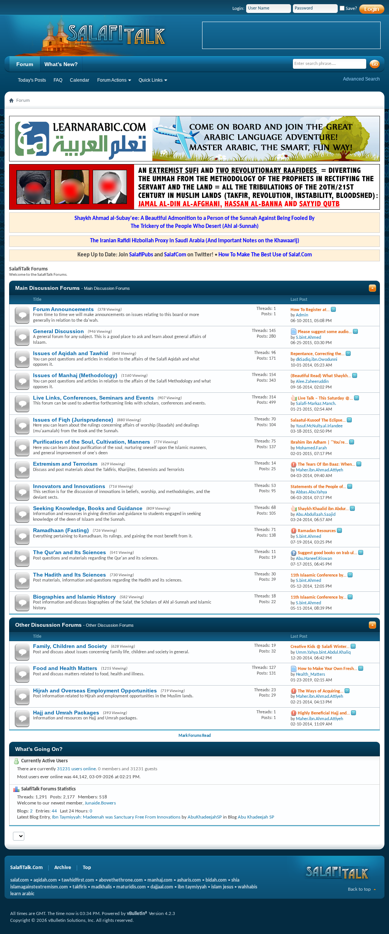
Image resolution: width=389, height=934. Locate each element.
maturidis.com (131, 887)
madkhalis (101, 887)
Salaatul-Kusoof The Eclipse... (318, 420)
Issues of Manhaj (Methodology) (75, 375)
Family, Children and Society (70, 646)
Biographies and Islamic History (74, 597)
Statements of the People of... (318, 487)
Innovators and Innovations (69, 486)
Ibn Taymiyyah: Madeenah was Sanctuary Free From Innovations (116, 817)
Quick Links (151, 80)
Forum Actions (112, 80)
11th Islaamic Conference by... (318, 575)
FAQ (58, 80)
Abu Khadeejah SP (256, 817)
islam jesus (222, 887)
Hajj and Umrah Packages (66, 713)
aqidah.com (45, 880)
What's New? (61, 64)
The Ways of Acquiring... (320, 691)
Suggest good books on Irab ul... (327, 553)
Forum (24, 64)
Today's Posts (32, 80)
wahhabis (247, 887)
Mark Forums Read (195, 736)
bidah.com (216, 880)
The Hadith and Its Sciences (69, 575)
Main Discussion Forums (47, 288)
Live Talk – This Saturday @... (325, 398)
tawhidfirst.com (78, 880)
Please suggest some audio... (325, 332)
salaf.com (19, 880)
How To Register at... (310, 310)
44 (54, 811)
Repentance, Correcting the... (318, 354)
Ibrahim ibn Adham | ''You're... (319, 442)
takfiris (80, 887)
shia (235, 880)
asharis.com (189, 880)
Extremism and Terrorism (65, 464)
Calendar (79, 80)
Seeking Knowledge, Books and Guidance (87, 508)
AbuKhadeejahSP (205, 817)
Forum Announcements (63, 309)
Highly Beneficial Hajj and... (324, 713)
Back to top (359, 889)
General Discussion (58, 331)
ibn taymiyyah (192, 887)
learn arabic (22, 893)
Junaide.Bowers (100, 803)
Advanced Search (361, 79)
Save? (351, 8)
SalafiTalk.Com (26, 868)
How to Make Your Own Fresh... (327, 669)
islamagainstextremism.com (39, 887)
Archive (62, 868)
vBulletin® (137, 913)
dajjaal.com (161, 887)
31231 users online (76, 768)
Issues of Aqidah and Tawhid (70, 353)
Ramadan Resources (317, 531)
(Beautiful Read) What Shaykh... (321, 376)
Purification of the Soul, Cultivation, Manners (91, 442)
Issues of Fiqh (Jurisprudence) (73, 420)
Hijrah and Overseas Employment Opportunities (95, 690)
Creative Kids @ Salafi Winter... (320, 647)
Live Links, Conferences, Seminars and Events (93, 398)
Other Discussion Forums (48, 625)
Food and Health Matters (65, 668)
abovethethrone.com (121, 880)
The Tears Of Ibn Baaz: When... (326, 464)
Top (87, 868)
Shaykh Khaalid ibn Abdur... (323, 509)
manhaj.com (159, 880)
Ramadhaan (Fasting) (61, 530)
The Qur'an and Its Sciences (69, 552)
